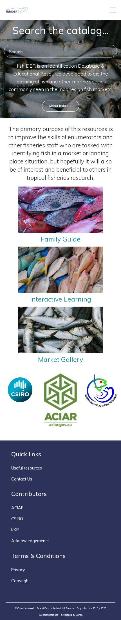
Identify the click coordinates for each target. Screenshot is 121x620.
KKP (15, 529)
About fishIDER (60, 106)
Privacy (18, 569)
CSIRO (17, 518)
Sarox (79, 614)
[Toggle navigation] (111, 10)
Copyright (20, 580)
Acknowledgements (30, 540)
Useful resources (26, 468)
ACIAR (17, 507)
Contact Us (21, 479)
